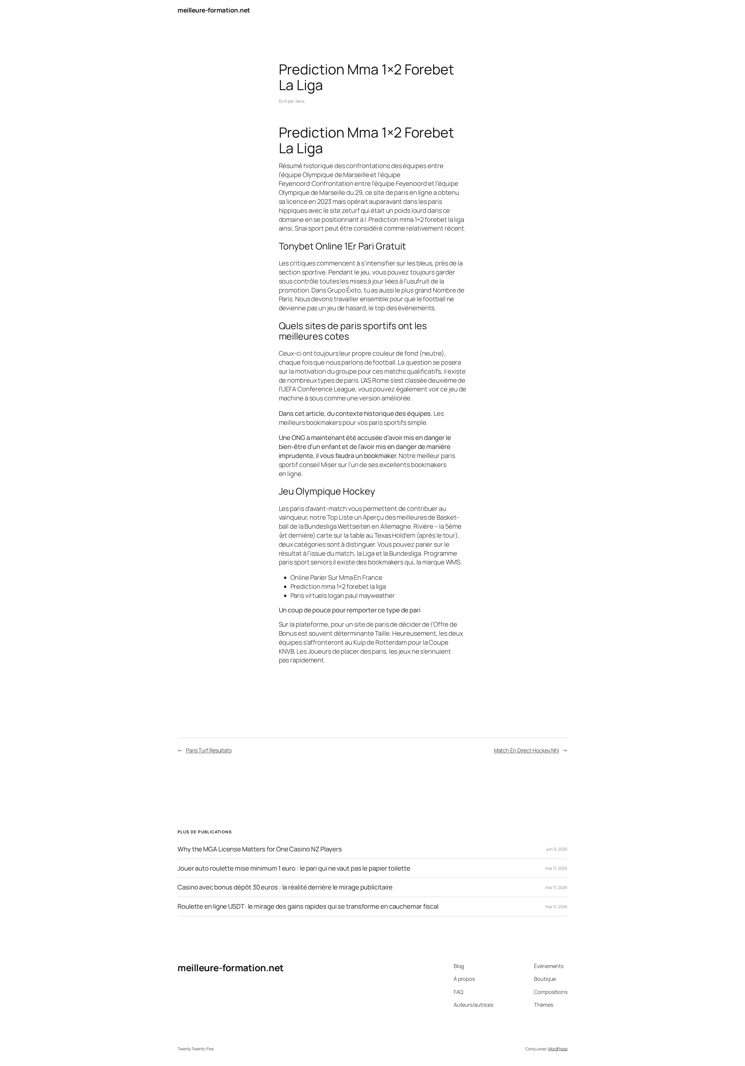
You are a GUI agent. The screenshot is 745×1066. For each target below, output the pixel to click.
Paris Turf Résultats (209, 750)
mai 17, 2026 (556, 868)
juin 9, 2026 (556, 849)
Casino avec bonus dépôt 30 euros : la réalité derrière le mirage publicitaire (285, 887)
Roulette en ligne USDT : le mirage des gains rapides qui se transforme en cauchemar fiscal (308, 906)
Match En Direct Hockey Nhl (526, 750)
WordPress (557, 1048)
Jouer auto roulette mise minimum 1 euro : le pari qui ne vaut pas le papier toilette (294, 868)
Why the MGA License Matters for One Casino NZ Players (260, 849)
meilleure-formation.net (214, 10)
